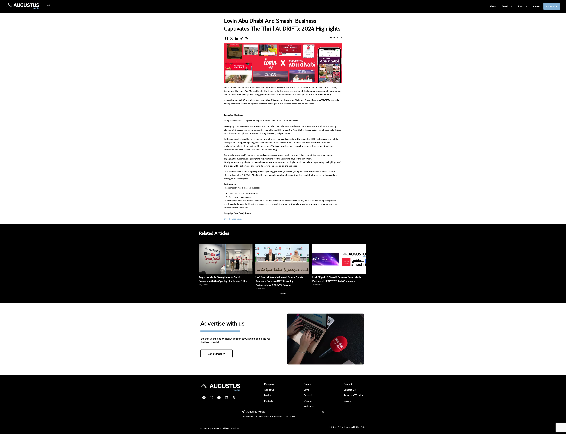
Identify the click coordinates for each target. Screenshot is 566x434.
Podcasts (309, 406)
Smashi (308, 395)
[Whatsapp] (241, 38)
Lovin (307, 390)
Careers (537, 6)
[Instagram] (211, 397)
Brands (505, 6)
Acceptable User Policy (356, 427)
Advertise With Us (353, 395)
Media (267, 395)
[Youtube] (218, 397)
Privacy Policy (337, 427)
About (493, 6)
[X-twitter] (234, 397)
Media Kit (269, 401)
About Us (269, 390)
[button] (281, 293)
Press (521, 6)
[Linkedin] (236, 38)
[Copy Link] (246, 38)
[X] (231, 38)
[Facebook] (226, 38)
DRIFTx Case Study (233, 219)
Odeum (308, 401)
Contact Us (551, 6)
